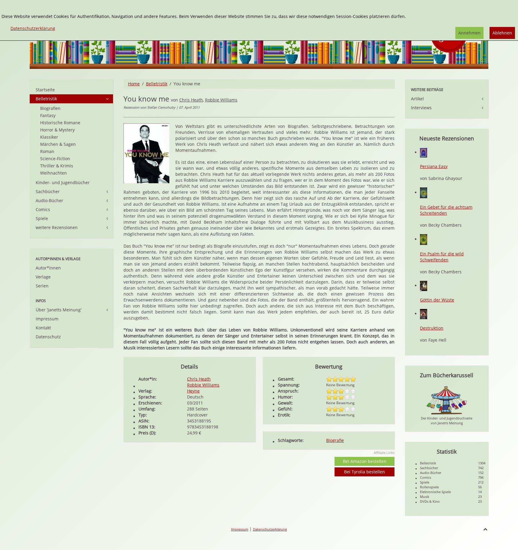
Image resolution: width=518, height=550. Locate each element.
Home (134, 84)
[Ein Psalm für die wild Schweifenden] (423, 239)
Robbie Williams (221, 100)
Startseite (45, 90)
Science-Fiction (55, 158)
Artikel (417, 98)
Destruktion (431, 328)
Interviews (421, 107)
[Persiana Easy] (423, 152)
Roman (47, 151)
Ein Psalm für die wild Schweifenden (442, 257)
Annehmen (469, 33)
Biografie (335, 440)
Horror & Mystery (57, 130)
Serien (42, 286)
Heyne (193, 391)
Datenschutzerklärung (270, 529)
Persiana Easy (434, 166)
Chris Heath (191, 100)
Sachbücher (48, 191)
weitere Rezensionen (57, 227)
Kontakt (43, 328)
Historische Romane (60, 122)
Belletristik (156, 84)
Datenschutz (48, 337)
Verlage (43, 277)
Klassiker (49, 137)
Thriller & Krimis (56, 166)
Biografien (50, 108)
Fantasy (47, 115)
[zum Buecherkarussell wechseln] (447, 400)
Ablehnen (502, 33)
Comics (43, 209)
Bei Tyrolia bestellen (364, 472)
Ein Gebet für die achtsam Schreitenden (446, 210)
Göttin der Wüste (437, 300)
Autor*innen (48, 268)
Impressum (47, 319)
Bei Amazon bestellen (364, 461)
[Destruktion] (423, 313)
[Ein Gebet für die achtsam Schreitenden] (423, 192)
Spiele (42, 218)
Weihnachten (53, 173)
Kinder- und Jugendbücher (63, 182)
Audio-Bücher (49, 200)
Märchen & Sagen (58, 144)
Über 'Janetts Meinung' (59, 310)
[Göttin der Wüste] (423, 285)
